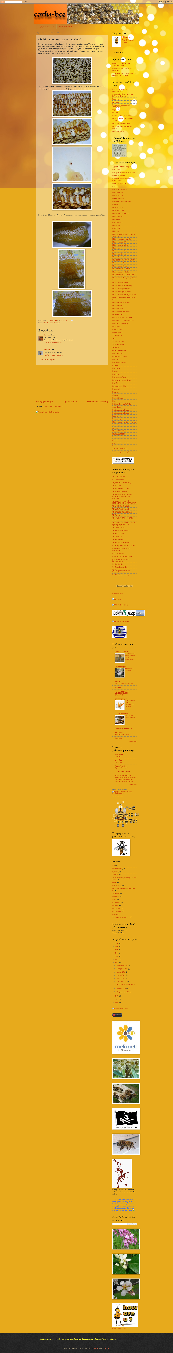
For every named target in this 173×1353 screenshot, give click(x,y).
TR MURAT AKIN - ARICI (121, 509)
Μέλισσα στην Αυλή (119, 242)
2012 (117, 959)
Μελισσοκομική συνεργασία (121, 292)
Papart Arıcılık (120, 766)
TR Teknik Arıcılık (118, 477)
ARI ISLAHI (118, 762)
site (113, 866)
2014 (117, 953)
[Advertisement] (71, 382)
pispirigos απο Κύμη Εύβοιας (122, 443)
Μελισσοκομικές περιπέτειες (122, 286)
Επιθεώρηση (48, 323)
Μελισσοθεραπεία (118, 257)
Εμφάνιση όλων (133, 741)
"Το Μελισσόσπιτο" (122, 714)
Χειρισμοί (57, 323)
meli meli (115, 113)
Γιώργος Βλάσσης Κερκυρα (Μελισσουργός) (121, 179)
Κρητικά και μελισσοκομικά (121, 201)
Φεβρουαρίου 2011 (123, 992)
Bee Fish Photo (117, 353)
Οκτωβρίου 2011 (122, 969)
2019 (117, 946)
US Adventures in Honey (120, 575)
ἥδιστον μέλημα (121, 699)
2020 (117, 943)
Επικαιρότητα (117, 869)
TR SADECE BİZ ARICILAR (122, 512)
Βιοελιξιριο (116, 169)
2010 (117, 996)
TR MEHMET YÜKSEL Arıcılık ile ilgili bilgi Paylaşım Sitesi (123, 523)
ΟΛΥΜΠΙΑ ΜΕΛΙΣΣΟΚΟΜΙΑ (122, 317)
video (114, 899)
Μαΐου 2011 (121, 978)
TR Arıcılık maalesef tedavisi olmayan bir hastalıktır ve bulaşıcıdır (122, 496)
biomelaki (115, 392)
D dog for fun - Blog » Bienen (122, 556)
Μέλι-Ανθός (116, 225)
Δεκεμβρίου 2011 (123, 965)
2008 (117, 1002)
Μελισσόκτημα (117, 305)
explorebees (116, 407)
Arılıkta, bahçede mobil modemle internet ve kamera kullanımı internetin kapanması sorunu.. (125, 779)
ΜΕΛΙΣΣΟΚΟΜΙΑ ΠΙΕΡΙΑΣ (121, 269)
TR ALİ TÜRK (117, 486)
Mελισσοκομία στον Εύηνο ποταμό (124, 422)
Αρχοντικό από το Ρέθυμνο (121, 167)
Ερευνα (115, 872)
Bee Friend (116, 359)
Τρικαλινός (116, 347)
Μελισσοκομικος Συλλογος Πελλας (124, 295)
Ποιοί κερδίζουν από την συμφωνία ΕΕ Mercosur (130, 703)
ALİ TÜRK (118, 760)
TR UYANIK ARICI (118, 528)
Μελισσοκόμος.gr (118, 131)
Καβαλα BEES (117, 195)
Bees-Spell (116, 389)
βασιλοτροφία (117, 911)
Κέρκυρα (115, 905)
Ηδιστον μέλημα (117, 192)
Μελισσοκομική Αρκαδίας (121, 289)
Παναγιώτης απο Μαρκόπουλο (122, 320)
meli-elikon (116, 425)
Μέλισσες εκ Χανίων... (120, 254)
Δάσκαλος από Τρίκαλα (120, 183)
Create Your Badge (117, 796)
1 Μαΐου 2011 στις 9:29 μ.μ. (53, 343)
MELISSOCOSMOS (119, 431)
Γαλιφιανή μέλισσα (118, 175)
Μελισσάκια (116, 248)
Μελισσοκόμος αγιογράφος (121, 302)
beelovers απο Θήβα (119, 386)
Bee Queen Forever (119, 362)
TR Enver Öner (117, 539)
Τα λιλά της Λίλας (118, 341)
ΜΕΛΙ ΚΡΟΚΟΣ (117, 207)
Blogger (106, 1348)
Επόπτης (47, 349)
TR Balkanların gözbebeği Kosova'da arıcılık (121, 571)
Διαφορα (115, 875)
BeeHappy (115, 374)
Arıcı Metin (119, 755)
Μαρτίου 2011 (121, 988)
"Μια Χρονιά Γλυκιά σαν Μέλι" (130, 716)
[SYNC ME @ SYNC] (120, 605)
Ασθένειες (115, 896)
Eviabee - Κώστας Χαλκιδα (121, 404)
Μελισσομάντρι (117, 308)
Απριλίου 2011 (122, 982)
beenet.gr (115, 99)
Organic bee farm (118, 437)
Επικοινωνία (65, 26)
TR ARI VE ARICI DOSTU (121, 489)
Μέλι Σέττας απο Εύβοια (120, 213)
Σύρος (114, 338)
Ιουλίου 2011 (121, 972)
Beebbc (115, 371)
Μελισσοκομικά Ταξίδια (120, 283)
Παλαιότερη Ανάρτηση (97, 402)
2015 (117, 950)
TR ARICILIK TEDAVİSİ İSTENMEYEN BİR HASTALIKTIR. (124, 502)
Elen (113, 401)
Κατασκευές (116, 908)
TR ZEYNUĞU (117, 536)
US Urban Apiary (118, 553)
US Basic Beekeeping (119, 567)
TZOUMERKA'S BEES (120, 449)
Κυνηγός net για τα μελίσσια (122, 116)
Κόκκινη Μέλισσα (118, 198)
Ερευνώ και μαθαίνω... (120, 189)
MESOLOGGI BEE (118, 434)
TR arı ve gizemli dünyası (121, 542)
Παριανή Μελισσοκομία (120, 323)
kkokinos (118, 687)
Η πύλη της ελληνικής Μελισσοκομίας (119, 90)
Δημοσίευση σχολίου (48, 359)
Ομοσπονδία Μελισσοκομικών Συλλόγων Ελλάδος (122, 95)
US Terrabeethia (117, 564)
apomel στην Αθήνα (119, 350)
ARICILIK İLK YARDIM (123, 776)
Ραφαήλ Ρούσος (118, 332)
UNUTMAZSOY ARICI (122, 772)
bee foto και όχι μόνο (119, 356)
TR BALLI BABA (118, 534)
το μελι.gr (115, 110)
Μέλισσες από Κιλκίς (119, 251)
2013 (117, 956)
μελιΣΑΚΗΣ (116, 228)
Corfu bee (127, 37)
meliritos (115, 428)
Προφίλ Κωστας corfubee (119, 789)
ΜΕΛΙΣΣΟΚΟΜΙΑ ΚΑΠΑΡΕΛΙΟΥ (123, 260)
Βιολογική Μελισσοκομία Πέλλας (123, 173)
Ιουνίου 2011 (121, 975)
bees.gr (117, 681)
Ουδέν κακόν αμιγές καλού (125, 984)
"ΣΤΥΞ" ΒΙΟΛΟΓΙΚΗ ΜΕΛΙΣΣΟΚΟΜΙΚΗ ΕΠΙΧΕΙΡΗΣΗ (122, 693)
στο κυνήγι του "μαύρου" (122, 734)
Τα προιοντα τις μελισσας (121, 917)
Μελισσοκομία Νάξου (119, 266)
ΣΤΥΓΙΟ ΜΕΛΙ (117, 335)
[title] (124, 794)
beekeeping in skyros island (121, 380)
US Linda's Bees (118, 480)
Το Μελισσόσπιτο (118, 344)
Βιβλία (114, 914)
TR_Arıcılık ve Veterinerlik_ (121, 483)
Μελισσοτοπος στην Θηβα (121, 311)
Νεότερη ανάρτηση (44, 402)
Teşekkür (118, 756)
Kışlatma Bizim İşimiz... (122, 768)
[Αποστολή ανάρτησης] (72, 320)
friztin (96, 1348)
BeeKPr (115, 383)
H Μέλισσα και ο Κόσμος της (122, 410)
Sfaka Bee (116, 446)
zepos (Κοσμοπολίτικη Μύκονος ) (123, 452)
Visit (117, 593)
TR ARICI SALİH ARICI (120, 492)
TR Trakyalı (116, 515)
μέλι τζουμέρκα (117, 222)
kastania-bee (116, 416)
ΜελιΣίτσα (115, 231)
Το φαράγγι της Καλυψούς (130, 669)
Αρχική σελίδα (46, 26)
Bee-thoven (116, 368)
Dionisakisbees (117, 398)
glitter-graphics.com (119, 1328)
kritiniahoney (116, 419)
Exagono (47, 335)
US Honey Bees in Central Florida (123, 545)
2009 (117, 999)
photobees (115, 440)
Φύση (114, 882)
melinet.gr (115, 102)
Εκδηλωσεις (116, 885)
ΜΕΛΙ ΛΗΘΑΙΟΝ (118, 210)
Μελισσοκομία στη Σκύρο (121, 272)
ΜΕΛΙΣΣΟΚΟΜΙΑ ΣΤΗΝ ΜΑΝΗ (123, 275)
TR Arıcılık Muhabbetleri (120, 530)
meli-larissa (119, 732)
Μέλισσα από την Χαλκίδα (121, 239)
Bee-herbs (118, 738)
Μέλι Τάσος (116, 219)
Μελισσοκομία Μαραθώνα (121, 263)
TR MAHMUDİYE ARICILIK (121, 506)
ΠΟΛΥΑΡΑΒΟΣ (117, 329)
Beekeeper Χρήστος (119, 377)
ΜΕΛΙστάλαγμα (117, 314)
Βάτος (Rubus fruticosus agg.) (124, 683)
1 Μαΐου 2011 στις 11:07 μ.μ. (53, 355)
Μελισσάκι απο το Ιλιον (120, 245)
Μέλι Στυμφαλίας (118, 216)
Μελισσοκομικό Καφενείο (121, 123)
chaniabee (115, 395)
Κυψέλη (115, 204)
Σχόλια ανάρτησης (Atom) (54, 406)
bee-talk (115, 365)
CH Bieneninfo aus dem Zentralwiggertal (120, 560)
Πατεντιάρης (116, 326)
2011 (117, 963)
